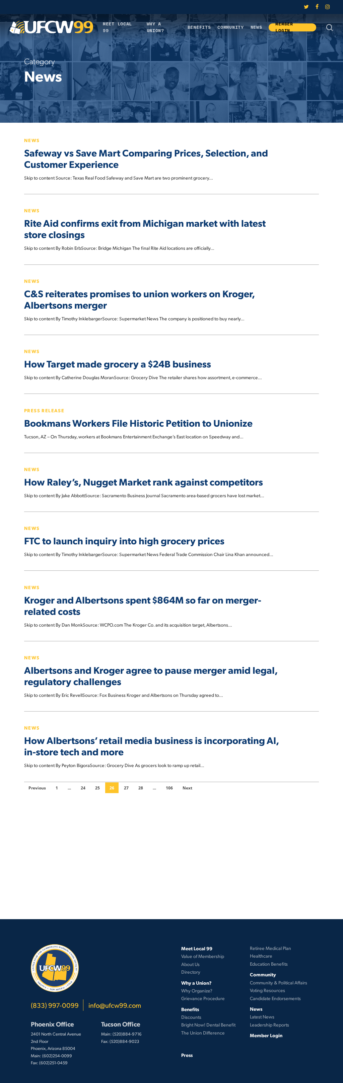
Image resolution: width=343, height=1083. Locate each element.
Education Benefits (269, 964)
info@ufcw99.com (114, 1005)
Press (187, 1055)
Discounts (191, 1017)
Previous (37, 788)
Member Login (266, 1035)
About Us (190, 964)
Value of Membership (202, 956)
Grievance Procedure (203, 998)
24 (83, 788)
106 (169, 788)
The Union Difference (203, 1033)
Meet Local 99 (196, 948)
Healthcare (261, 956)
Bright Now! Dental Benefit (208, 1024)
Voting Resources (267, 990)
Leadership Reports (269, 1024)
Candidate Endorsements (275, 998)
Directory (190, 972)
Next (187, 788)
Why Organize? (196, 990)
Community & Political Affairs (278, 982)
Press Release (44, 410)
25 (97, 788)
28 (140, 788)
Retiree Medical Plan (270, 948)
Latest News (262, 1016)
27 (126, 788)
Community (263, 974)
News (32, 140)
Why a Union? (196, 983)
